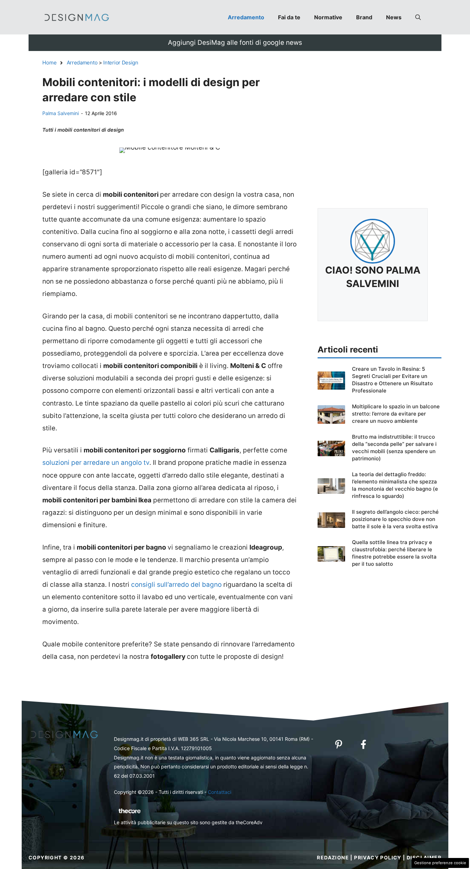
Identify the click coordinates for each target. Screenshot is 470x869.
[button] (418, 17)
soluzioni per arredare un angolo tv (95, 463)
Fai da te (289, 17)
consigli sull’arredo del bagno (176, 585)
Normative (328, 17)
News (394, 17)
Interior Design (120, 62)
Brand (364, 17)
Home (49, 62)
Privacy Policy (378, 857)
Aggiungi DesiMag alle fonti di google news (235, 43)
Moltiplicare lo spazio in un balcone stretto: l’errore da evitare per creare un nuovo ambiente (396, 413)
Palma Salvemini (60, 113)
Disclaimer (424, 857)
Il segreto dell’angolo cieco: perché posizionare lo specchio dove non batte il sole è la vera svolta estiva (395, 519)
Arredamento (246, 17)
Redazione (333, 857)
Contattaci (219, 792)
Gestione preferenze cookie (440, 862)
